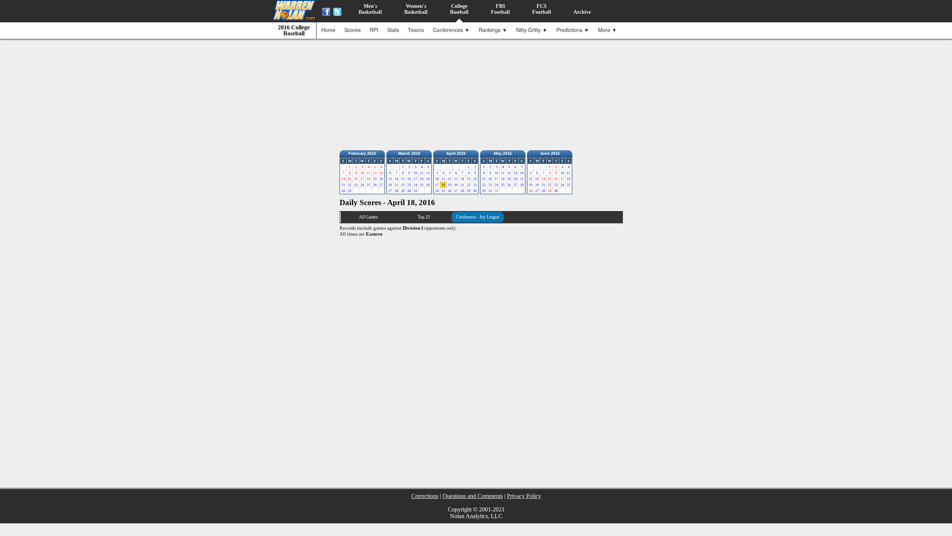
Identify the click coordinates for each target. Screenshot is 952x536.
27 (381, 185)
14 (396, 179)
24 (362, 185)
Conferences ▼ (451, 30)
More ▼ (607, 30)
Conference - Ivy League (477, 217)
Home (328, 30)
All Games (368, 217)
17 (415, 179)
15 (403, 179)
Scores (352, 30)
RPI (374, 30)
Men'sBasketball (370, 9)
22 (349, 185)
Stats (393, 30)
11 (422, 173)
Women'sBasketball (416, 9)
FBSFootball (500, 9)
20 (381, 179)
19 (375, 179)
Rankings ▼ (493, 30)
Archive (582, 12)
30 (409, 191)
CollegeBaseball (459, 9)
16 (409, 179)
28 (343, 191)
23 (356, 185)
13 (390, 179)
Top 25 (424, 217)
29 (349, 191)
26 (375, 185)
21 (343, 185)
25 (368, 185)
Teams (416, 30)
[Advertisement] (478, 93)
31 (415, 191)
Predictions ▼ (572, 30)
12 (428, 173)
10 (415, 173)
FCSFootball (541, 9)
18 (422, 179)
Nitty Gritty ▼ (531, 30)
